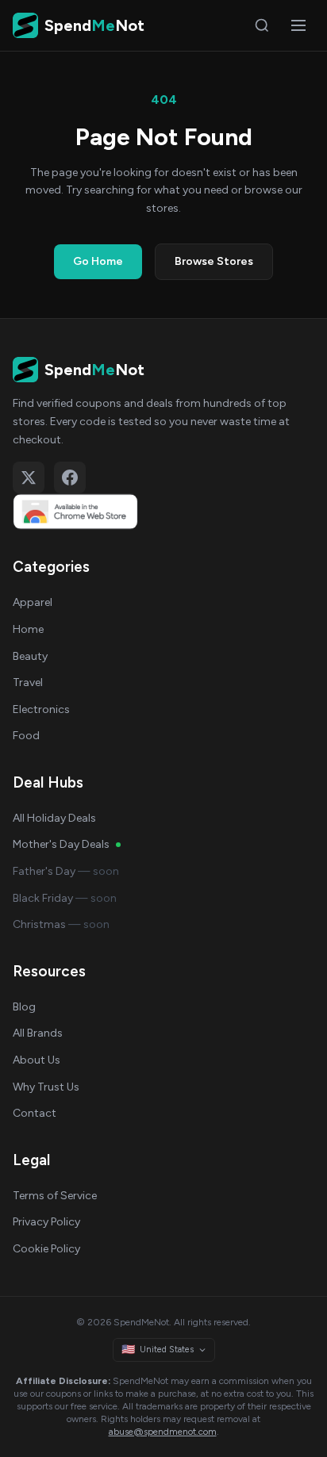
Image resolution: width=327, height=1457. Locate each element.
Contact (34, 1113)
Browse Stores (214, 261)
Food (26, 735)
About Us (36, 1060)
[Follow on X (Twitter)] (28, 477)
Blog (24, 1007)
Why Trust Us (46, 1087)
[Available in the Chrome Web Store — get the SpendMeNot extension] (163, 511)
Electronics (41, 709)
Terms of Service (55, 1195)
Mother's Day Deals (61, 844)
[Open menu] (298, 25)
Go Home (98, 261)
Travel (28, 682)
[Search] (262, 25)
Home (28, 629)
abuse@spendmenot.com (163, 1431)
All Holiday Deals (54, 818)
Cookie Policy (46, 1249)
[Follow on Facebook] (70, 477)
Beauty (30, 656)
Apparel (32, 602)
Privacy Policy (46, 1222)
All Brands (38, 1033)
